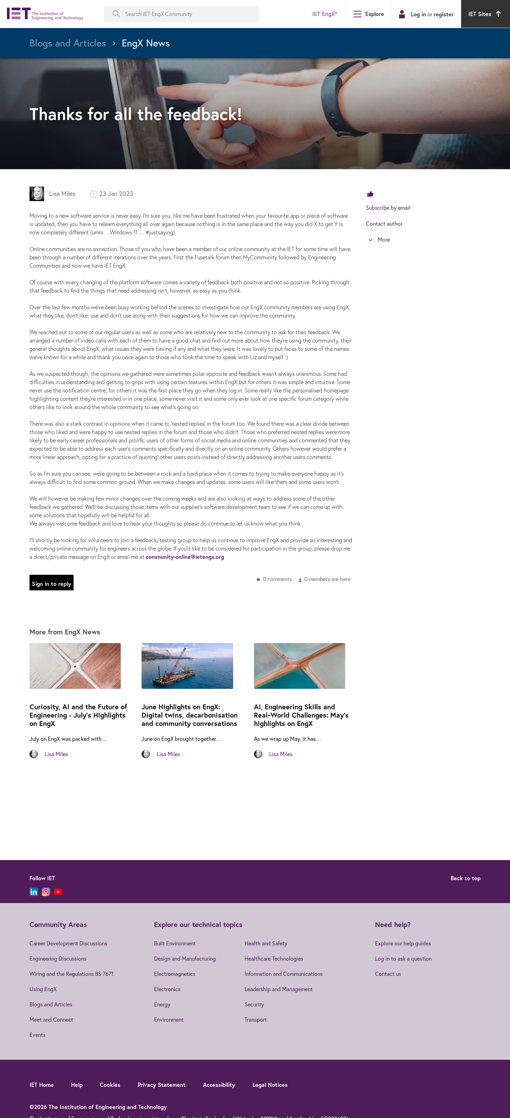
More (384, 239)
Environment (169, 1019)
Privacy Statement (162, 1084)
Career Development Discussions (68, 943)
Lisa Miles (62, 194)
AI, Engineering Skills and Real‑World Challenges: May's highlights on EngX (301, 715)
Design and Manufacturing (185, 958)
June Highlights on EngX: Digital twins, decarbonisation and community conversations (190, 715)
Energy (162, 1004)
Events (37, 1034)
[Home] (45, 14)
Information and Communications (284, 973)
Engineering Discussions (57, 958)
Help (77, 1084)
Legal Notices (270, 1084)
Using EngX (43, 989)
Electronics (167, 989)
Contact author (384, 223)
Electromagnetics (174, 973)
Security (254, 1004)
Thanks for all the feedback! (135, 113)
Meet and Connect (51, 1019)
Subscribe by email (388, 207)
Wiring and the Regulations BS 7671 (71, 973)
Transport (256, 1019)
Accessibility (219, 1084)
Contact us (388, 973)
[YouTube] (58, 891)
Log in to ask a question (403, 958)
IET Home (41, 1084)
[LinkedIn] (33, 891)
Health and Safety (266, 943)
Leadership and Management (279, 989)
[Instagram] (46, 891)
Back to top (466, 878)
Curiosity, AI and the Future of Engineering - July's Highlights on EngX (78, 715)
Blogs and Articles (50, 1004)
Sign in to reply (51, 583)
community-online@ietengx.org (185, 556)
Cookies (110, 1084)
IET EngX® (324, 13)
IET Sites (479, 13)
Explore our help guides (403, 943)
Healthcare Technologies (274, 958)
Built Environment (175, 943)
